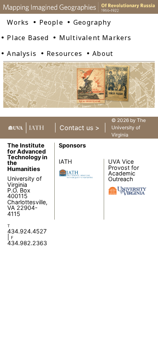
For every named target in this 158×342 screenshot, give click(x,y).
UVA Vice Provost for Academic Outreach (123, 170)
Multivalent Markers (95, 37)
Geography (92, 22)
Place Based (28, 37)
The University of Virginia (128, 127)
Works (18, 22)
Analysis (21, 53)
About (102, 53)
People (51, 22)
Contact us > (80, 128)
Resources (64, 53)
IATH (65, 161)
